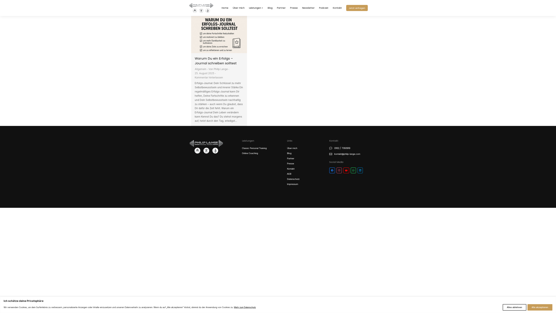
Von (218, 69)
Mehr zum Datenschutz (245, 307)
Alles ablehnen (514, 307)
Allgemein (200, 69)
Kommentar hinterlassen (209, 77)
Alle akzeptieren (540, 307)
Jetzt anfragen (357, 8)
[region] (278, 305)
